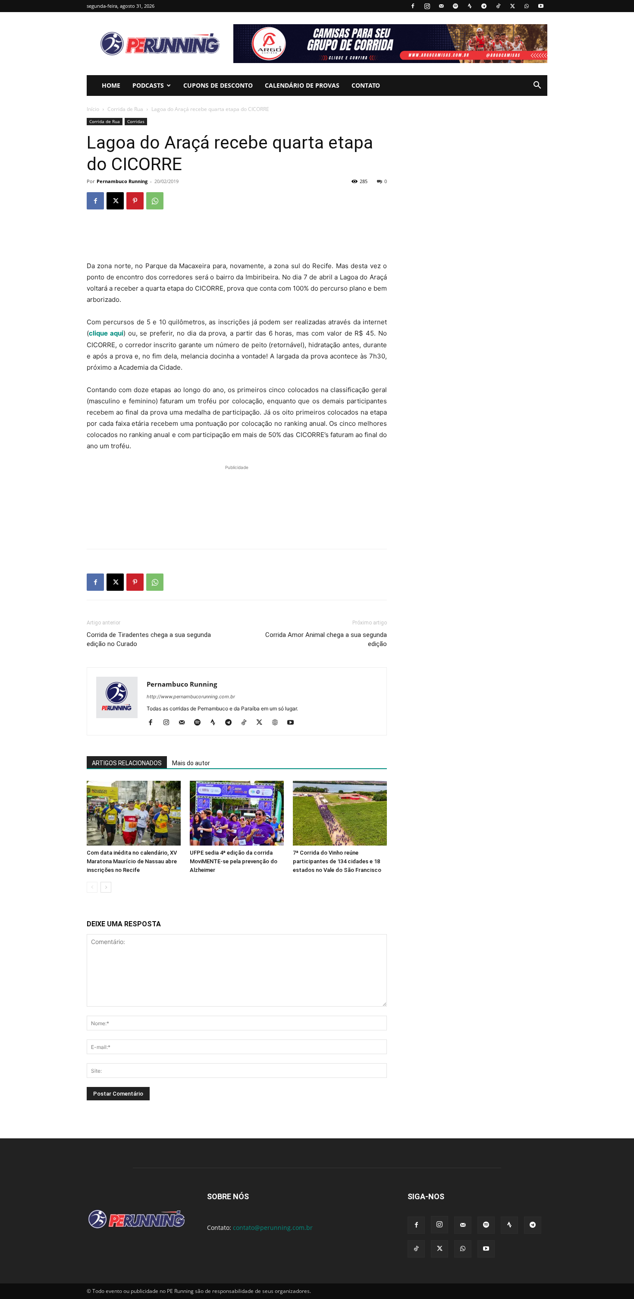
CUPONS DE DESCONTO (218, 85)
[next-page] (105, 887)
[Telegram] (483, 6)
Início (93, 109)
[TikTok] (498, 6)
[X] (512, 6)
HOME (111, 85)
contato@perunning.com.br (273, 1227)
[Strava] (469, 6)
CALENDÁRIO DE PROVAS (302, 85)
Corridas (135, 121)
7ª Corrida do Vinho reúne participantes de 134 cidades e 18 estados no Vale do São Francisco (337, 861)
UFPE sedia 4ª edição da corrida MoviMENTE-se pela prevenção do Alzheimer (233, 861)
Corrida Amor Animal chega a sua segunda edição (326, 639)
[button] (537, 86)
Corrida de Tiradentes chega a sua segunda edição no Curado (149, 639)
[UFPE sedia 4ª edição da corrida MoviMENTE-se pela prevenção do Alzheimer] (237, 813)
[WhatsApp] (526, 6)
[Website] (278, 723)
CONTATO (366, 85)
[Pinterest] (135, 200)
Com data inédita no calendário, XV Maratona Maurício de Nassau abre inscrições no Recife (132, 861)
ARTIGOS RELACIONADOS (127, 763)
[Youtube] (540, 6)
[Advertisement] (237, 238)
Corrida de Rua (125, 109)
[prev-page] (92, 887)
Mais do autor (191, 763)
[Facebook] (412, 6)
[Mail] (441, 6)
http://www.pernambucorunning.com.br (191, 697)
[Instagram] (427, 6)
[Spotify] (455, 6)
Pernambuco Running (122, 181)
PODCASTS (148, 85)
